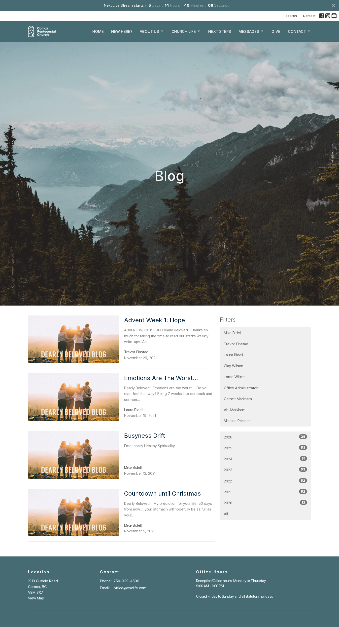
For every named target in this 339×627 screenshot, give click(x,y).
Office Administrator (241, 388)
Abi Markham (234, 409)
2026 (264, 436)
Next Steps (219, 31)
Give (275, 31)
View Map (36, 598)
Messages (248, 31)
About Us (149, 31)
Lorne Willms (234, 376)
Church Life (183, 31)
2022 (264, 480)
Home (98, 31)
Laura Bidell (233, 355)
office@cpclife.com (130, 588)
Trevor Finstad (236, 344)
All (226, 513)
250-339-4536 (126, 581)
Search (291, 16)
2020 (264, 502)
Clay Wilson (233, 365)
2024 (264, 458)
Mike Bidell (232, 332)
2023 (264, 469)
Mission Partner (237, 420)
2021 (264, 491)
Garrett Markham (238, 398)
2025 (264, 447)
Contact (309, 16)
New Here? (121, 31)
